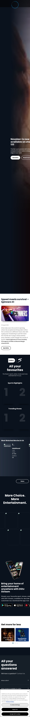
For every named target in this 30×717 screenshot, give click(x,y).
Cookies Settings (15, 705)
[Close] (28, 691)
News (22, 481)
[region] (15, 703)
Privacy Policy (10, 701)
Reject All (15, 709)
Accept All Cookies (15, 714)
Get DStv (6, 157)
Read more (17, 157)
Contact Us (21, 674)
